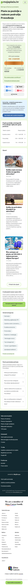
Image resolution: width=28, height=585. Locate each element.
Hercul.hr (17, 542)
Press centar (4, 466)
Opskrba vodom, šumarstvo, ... (12, 323)
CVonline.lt (4, 535)
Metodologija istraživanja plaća (9, 439)
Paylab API (3, 455)
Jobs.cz (3, 513)
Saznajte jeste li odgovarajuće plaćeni (14, 304)
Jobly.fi (3, 560)
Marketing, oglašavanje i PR (11, 320)
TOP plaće (3, 429)
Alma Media (16, 492)
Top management (9, 342)
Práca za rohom (5, 522)
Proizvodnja (7, 331)
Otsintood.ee (5, 546)
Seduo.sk (17, 520)
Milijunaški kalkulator (6, 426)
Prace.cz (4, 520)
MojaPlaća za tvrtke (6, 452)
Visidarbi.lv (4, 544)
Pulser (16, 546)
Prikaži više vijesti (14, 284)
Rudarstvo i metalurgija (10, 334)
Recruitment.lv (5, 551)
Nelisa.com (4, 529)
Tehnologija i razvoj (9, 338)
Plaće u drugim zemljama (7, 424)
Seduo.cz (17, 517)
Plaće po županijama (6, 421)
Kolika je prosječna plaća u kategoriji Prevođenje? (11, 374)
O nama (3, 442)
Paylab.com (17, 526)
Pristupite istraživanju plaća (11, 81)
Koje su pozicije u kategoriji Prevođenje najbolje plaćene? (11, 382)
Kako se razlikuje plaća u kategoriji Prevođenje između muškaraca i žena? (13, 401)
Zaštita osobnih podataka (8, 482)
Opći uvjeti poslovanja (7, 437)
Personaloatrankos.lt (6, 548)
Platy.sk (16, 524)
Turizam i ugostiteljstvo (10, 346)
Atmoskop (4, 526)
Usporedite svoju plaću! (14, 582)
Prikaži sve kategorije (8, 353)
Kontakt (3, 463)
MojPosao (17, 535)
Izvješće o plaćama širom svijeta (9, 450)
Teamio (16, 515)
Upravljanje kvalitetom (10, 349)
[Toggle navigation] (25, 2)
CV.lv (3, 537)
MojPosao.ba (18, 537)
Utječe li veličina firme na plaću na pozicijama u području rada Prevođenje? (12, 391)
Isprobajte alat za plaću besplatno (13, 115)
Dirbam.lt (4, 542)
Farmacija (6, 316)
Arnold (16, 513)
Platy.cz (16, 522)
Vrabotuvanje (18, 540)
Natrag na (10, 6)
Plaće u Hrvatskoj (5, 418)
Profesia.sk (4, 515)
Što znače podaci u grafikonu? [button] (12, 77)
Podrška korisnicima (9, 327)
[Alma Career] (14, 568)
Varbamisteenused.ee (6, 553)
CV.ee (3, 540)
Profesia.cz (4, 517)
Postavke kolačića (6, 486)
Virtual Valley (18, 544)
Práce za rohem (5, 524)
